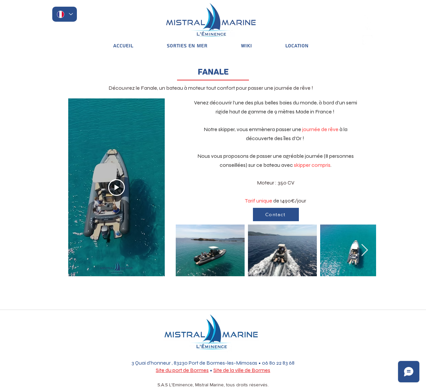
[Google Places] (367, 13)
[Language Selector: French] (64, 14)
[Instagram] (367, 40)
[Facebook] (367, 27)
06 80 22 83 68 (278, 363)
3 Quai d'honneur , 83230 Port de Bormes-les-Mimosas (194, 363)
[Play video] (116, 187)
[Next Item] (364, 250)
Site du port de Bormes (182, 370)
